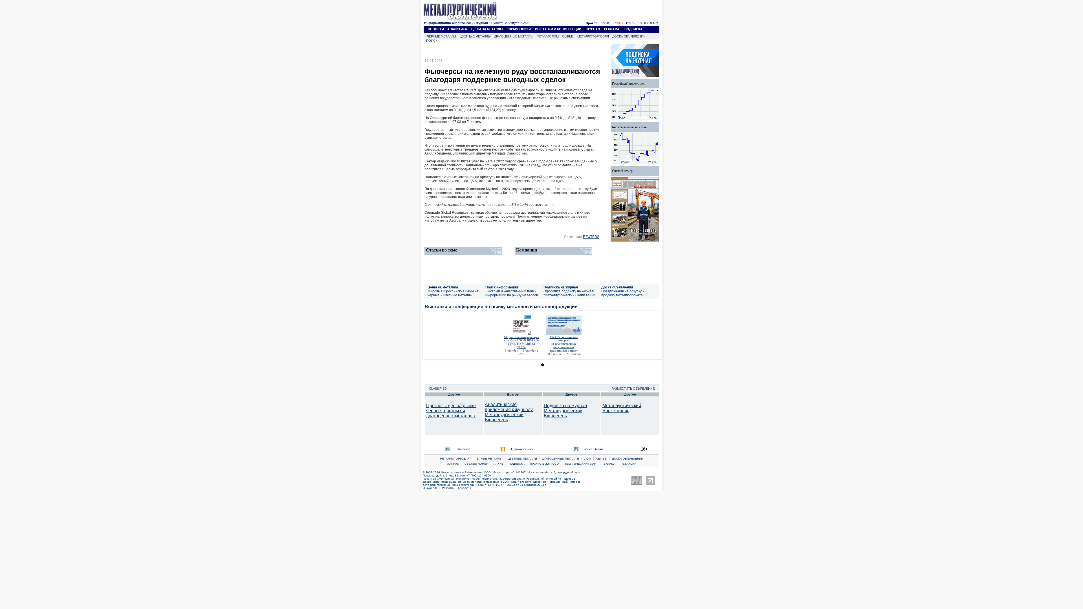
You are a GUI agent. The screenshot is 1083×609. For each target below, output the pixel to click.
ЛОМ (587, 458)
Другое (454, 394)
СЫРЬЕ (567, 36)
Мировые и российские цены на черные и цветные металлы (453, 293)
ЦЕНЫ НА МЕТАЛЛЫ (487, 29)
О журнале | (432, 487)
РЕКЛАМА (611, 29)
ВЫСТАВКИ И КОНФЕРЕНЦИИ (558, 29)
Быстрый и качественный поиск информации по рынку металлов (511, 293)
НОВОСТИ (436, 29)
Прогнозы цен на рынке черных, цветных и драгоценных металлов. (451, 410)
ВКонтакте (462, 449)
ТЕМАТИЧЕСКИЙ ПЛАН (580, 463)
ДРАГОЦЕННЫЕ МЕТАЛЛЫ (513, 36)
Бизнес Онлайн (593, 449)
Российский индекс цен (628, 83)
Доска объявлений (617, 287)
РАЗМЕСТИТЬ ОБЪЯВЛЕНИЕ (634, 388)
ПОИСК (431, 40)
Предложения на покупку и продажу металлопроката (622, 293)
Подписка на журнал (560, 287)
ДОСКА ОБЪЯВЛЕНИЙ (629, 36)
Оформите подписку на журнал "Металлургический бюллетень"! (569, 293)
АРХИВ (498, 463)
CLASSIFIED (436, 388)
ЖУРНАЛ (593, 29)
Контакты (464, 487)
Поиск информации (501, 287)
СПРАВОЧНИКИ (519, 29)
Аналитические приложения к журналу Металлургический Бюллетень (509, 412)
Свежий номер (622, 171)
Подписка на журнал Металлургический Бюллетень (565, 410)
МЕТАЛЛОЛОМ (548, 36)
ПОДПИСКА (633, 29)
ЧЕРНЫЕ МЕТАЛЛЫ (441, 36)
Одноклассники (522, 449)
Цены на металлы (443, 287)
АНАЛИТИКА (457, 29)
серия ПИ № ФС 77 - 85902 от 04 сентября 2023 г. (512, 484)
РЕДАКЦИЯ (628, 463)
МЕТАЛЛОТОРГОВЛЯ (593, 36)
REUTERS (591, 237)
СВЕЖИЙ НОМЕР (476, 463)
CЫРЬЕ (601, 458)
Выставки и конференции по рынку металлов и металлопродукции (501, 306)
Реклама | (450, 487)
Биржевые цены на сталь (629, 127)
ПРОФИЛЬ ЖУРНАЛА (544, 463)
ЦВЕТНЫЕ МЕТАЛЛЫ (475, 36)
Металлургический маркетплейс (621, 408)
